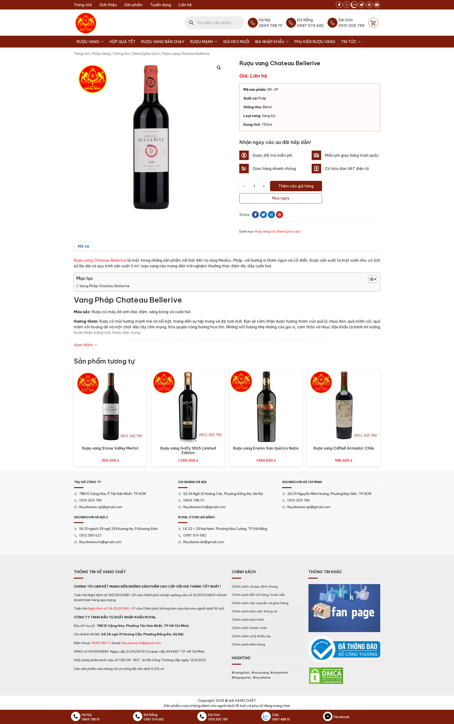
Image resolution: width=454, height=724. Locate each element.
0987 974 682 (194, 535)
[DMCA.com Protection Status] (326, 675)
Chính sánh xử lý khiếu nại (251, 636)
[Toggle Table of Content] (370, 279)
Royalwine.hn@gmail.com (141, 643)
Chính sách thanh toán (249, 628)
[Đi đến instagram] (346, 4)
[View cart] (373, 23)
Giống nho (121, 53)
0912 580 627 (90, 535)
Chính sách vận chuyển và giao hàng (260, 603)
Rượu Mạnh (201, 41)
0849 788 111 (193, 500)
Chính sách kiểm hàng (248, 644)
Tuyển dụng (160, 4)
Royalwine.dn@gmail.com (203, 542)
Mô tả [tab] (83, 246)
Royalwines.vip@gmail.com (100, 507)
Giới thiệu (108, 4)
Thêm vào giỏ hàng (296, 186)
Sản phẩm (133, 4)
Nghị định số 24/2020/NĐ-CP (111, 608)
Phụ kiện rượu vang (314, 41)
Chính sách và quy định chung (255, 586)
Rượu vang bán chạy (162, 41)
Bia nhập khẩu (269, 41)
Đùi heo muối (236, 41)
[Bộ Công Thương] (344, 649)
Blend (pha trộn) (146, 53)
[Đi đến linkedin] (271, 214)
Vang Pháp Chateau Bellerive (104, 286)
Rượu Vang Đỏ (265, 231)
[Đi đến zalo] (354, 4)
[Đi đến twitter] (361, 4)
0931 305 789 (90, 500)
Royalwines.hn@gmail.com (204, 507)
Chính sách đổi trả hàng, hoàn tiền (258, 595)
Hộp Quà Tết (122, 41)
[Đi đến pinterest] (369, 4)
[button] (219, 68)
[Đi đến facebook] (339, 4)
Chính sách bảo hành (248, 619)
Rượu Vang (88, 41)
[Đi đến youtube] (377, 4)
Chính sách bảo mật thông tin (255, 611)
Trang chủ (83, 4)
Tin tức (348, 41)
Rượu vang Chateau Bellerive (100, 260)
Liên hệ (185, 4)
